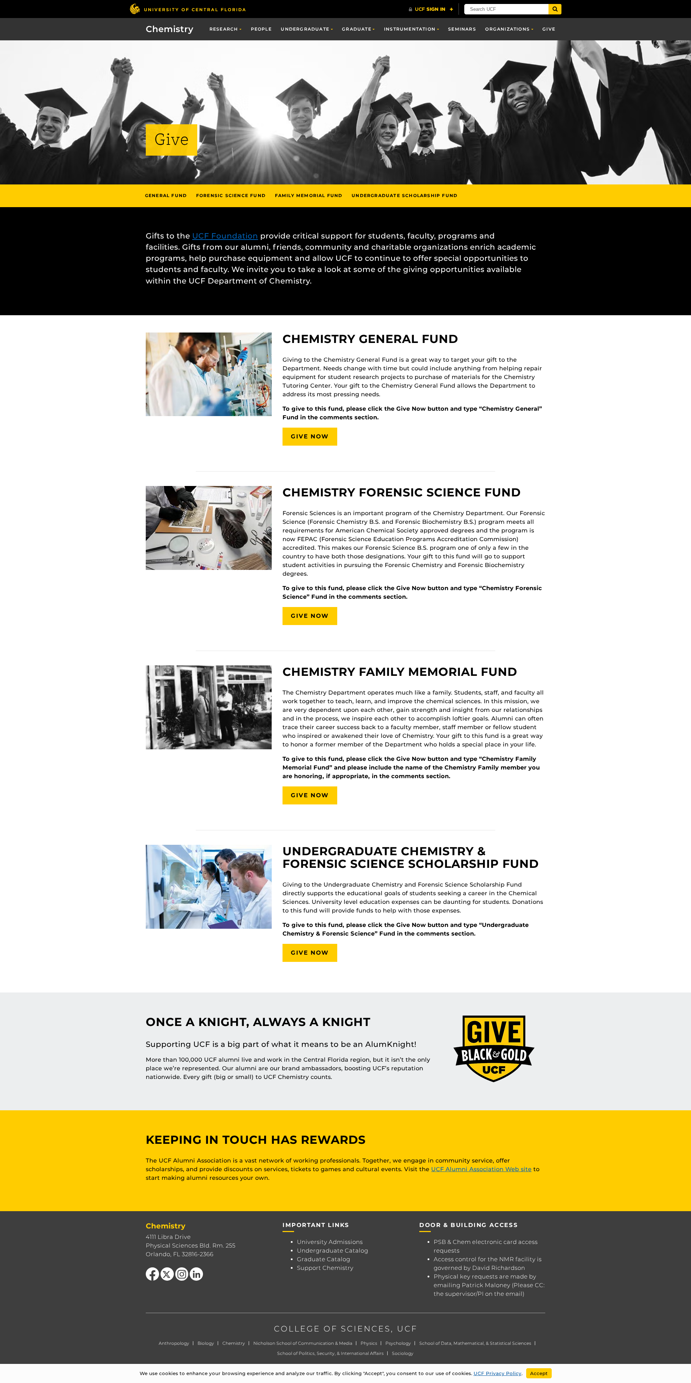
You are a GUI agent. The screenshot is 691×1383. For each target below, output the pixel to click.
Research (223, 29)
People (261, 29)
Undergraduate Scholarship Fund (404, 195)
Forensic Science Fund (231, 195)
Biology (206, 1343)
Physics (369, 1343)
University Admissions (330, 1242)
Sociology (403, 1353)
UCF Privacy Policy (497, 1373)
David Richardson (498, 1267)
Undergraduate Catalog (332, 1250)
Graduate (356, 29)
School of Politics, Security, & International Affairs (330, 1353)
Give (548, 29)
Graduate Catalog (323, 1259)
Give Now (310, 436)
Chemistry (169, 29)
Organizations (507, 29)
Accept (539, 1373)
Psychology (398, 1343)
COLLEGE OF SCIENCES (332, 1329)
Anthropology (174, 1343)
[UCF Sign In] (430, 9)
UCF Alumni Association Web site (481, 1169)
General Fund (166, 195)
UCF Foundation (225, 235)
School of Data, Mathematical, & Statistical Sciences (475, 1343)
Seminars (462, 29)
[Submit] (554, 9)
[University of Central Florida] (187, 8)
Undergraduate (305, 29)
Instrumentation (409, 29)
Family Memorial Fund (309, 195)
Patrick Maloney (486, 1285)
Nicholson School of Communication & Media (302, 1343)
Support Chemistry (325, 1267)
